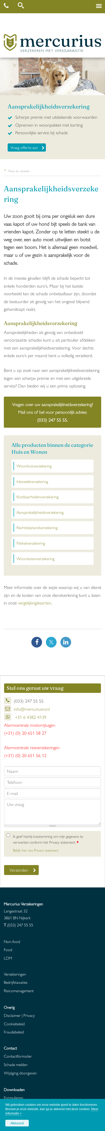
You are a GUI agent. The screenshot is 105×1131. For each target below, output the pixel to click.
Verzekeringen (15, 974)
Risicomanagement (19, 990)
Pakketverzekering (31, 543)
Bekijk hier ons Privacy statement (35, 850)
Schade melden (16, 1064)
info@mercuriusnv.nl (32, 709)
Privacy (29, 1015)
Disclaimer (12, 1015)
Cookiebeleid (14, 1024)
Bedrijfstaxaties (16, 982)
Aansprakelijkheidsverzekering (40, 512)
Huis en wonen (19, 170)
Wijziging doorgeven (20, 1073)
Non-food (12, 941)
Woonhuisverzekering (34, 466)
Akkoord (17, 1123)
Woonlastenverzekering (36, 558)
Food (8, 949)
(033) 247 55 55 (52, 419)
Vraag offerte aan (24, 147)
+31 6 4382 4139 (30, 717)
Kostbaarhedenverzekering (38, 497)
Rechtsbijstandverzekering (37, 527)
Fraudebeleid (14, 1032)
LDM (8, 958)
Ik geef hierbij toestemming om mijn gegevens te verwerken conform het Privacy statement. (48, 839)
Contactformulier (18, 1056)
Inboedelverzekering (32, 481)
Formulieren (13, 1097)
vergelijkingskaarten (34, 602)
